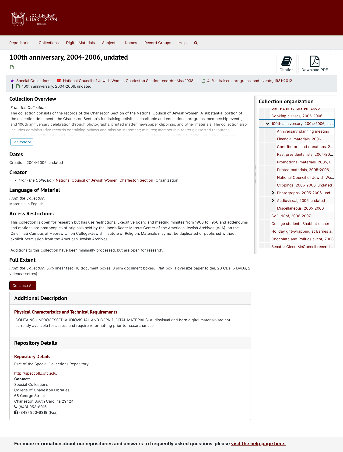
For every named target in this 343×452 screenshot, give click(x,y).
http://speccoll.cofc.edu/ (36, 373)
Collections (49, 42)
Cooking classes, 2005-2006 (296, 116)
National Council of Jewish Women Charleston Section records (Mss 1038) (129, 80)
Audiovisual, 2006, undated (301, 200)
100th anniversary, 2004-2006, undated (306, 123)
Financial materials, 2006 (299, 139)
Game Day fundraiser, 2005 (295, 108)
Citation (287, 69)
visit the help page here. (258, 443)
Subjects (109, 42)
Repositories (20, 42)
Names (131, 42)
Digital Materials (80, 42)
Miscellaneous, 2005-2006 (300, 208)
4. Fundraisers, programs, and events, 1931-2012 (249, 80)
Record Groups (157, 42)
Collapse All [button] (22, 285)
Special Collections (33, 80)
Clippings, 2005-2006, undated (304, 185)
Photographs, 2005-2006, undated (307, 192)
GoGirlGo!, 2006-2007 (291, 216)
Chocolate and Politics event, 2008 (302, 239)
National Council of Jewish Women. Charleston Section (104, 180)
